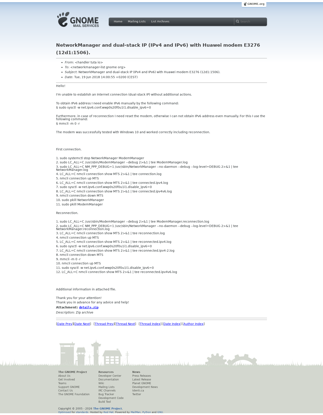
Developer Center (109, 375)
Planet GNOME (141, 383)
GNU (160, 412)
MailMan (136, 412)
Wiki (101, 383)
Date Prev (64, 324)
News (136, 372)
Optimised (64, 412)
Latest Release (141, 379)
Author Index (193, 324)
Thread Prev (104, 324)
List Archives (160, 21)
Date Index (171, 324)
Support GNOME (69, 387)
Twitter (136, 394)
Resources (106, 372)
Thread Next (125, 324)
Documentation (108, 379)
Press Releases (141, 375)
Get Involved (66, 379)
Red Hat (108, 412)
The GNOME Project (72, 372)
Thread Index (150, 324)
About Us (64, 375)
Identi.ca (138, 390)
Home (118, 21)
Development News (145, 387)
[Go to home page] (84, 28)
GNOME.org (256, 4)
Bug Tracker (106, 394)
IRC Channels (107, 390)
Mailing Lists (137, 21)
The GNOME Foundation (74, 394)
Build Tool (104, 401)
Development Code (110, 398)
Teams (62, 383)
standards (82, 412)
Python (146, 412)
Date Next (82, 324)
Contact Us (65, 390)
